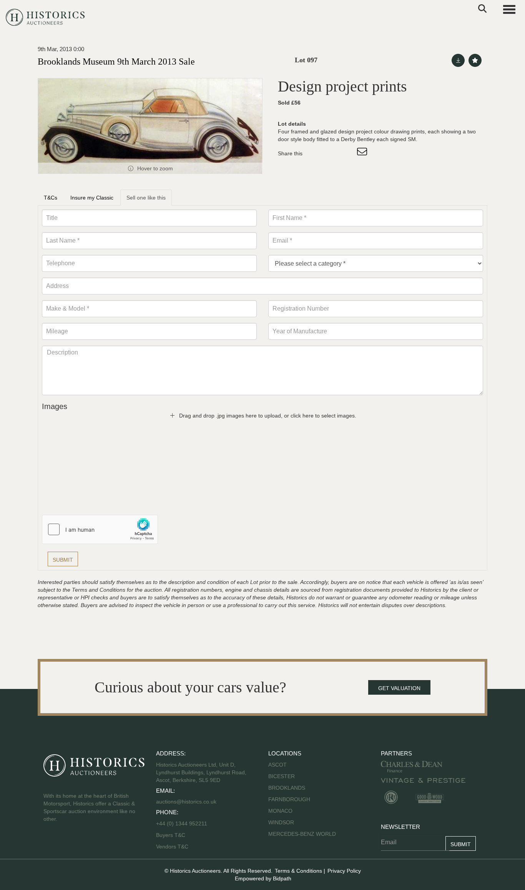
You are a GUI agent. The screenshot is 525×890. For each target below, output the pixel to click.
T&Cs (50, 198)
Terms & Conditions (298, 871)
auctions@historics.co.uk (186, 802)
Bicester (281, 776)
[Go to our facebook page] (50, 843)
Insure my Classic (91, 198)
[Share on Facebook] (315, 153)
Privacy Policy (344, 871)
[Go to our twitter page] (67, 843)
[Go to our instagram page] (347, 153)
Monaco (280, 811)
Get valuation (399, 688)
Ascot (277, 765)
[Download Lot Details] (458, 60)
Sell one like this (146, 198)
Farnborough (289, 799)
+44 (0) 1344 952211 (181, 823)
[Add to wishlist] (475, 60)
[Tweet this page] (331, 153)
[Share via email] (363, 153)
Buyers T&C (170, 835)
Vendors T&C (173, 846)
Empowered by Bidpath (263, 878)
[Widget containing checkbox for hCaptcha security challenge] (100, 529)
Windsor (281, 822)
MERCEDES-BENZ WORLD (302, 834)
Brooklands (286, 788)
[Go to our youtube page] (82, 843)
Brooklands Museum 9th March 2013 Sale (116, 62)
